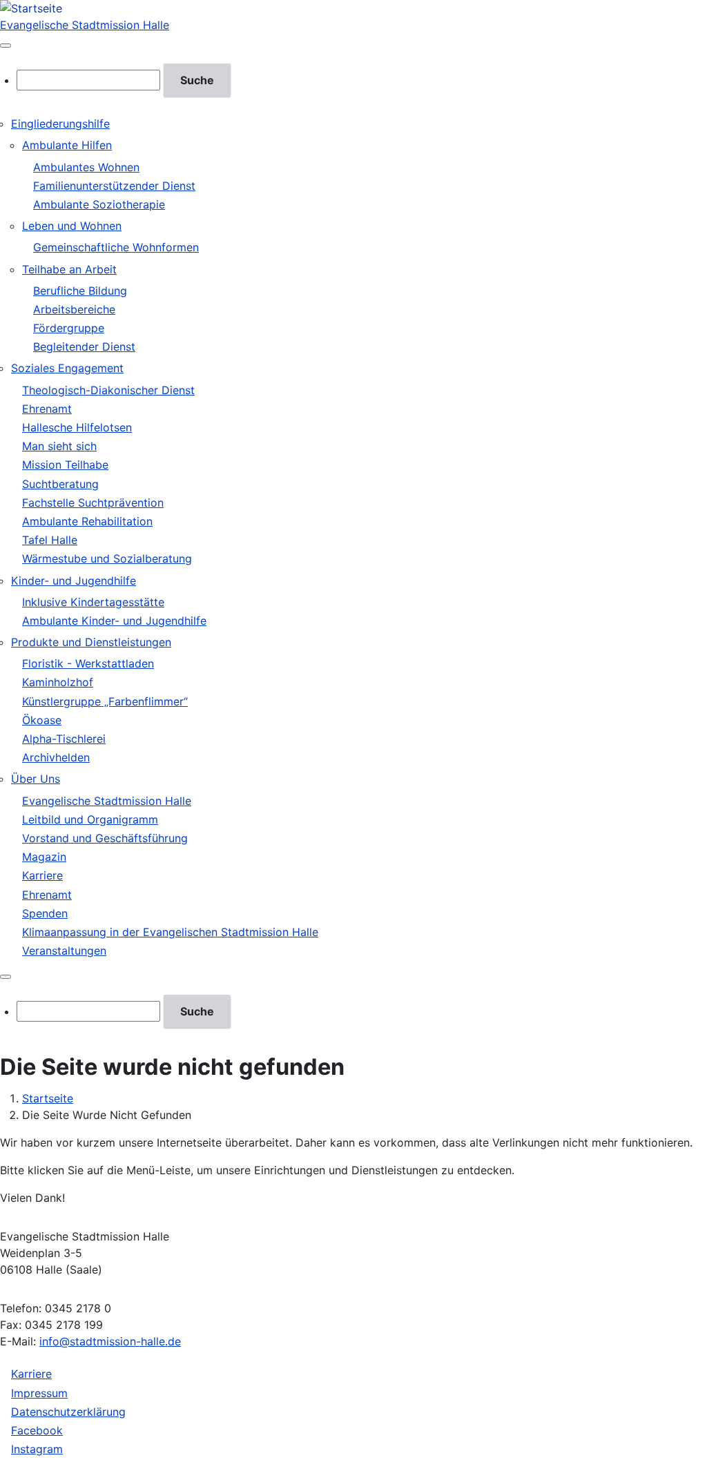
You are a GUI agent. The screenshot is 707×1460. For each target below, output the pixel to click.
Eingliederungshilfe (60, 123)
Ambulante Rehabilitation (87, 521)
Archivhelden (56, 757)
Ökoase (41, 720)
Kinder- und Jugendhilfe (73, 580)
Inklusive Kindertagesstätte (93, 602)
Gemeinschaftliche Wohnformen (116, 247)
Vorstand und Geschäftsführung (105, 838)
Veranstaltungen (64, 950)
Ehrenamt (47, 409)
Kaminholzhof (57, 682)
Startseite (47, 1098)
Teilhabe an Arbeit (69, 269)
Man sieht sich (59, 446)
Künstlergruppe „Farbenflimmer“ (105, 701)
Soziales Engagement (67, 368)
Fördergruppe (68, 328)
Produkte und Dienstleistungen (91, 642)
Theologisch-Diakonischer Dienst (108, 390)
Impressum (39, 1393)
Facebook (37, 1430)
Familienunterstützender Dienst (114, 186)
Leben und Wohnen (72, 226)
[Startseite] (31, 8)
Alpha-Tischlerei (64, 739)
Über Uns (35, 779)
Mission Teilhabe (65, 464)
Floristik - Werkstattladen (88, 663)
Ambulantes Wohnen (86, 167)
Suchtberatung (60, 484)
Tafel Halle (49, 540)
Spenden (45, 913)
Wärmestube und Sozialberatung (107, 558)
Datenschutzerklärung (68, 1412)
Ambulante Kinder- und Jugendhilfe (114, 620)
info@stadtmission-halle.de (110, 1341)
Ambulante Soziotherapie (99, 204)
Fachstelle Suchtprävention (93, 502)
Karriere (42, 875)
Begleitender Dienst (84, 346)
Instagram (37, 1449)
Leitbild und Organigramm (90, 819)
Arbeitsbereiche (74, 309)
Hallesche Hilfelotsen (77, 427)
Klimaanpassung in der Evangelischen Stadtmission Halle (170, 932)
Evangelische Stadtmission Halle (84, 25)
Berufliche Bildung (80, 291)
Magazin (44, 857)
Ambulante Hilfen (67, 145)
